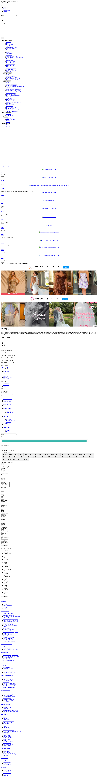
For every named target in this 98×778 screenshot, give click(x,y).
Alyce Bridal (6, 646)
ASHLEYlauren (7, 770)
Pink (6, 572)
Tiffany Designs (7, 745)
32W (78, 457)
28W (65, 457)
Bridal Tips (5, 763)
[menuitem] (50, 7)
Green (6, 555)
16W (24, 457)
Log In (5, 12)
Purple (6, 566)
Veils (4, 608)
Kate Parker (6, 732)
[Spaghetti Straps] (4, 542)
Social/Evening (6, 751)
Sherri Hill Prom (7, 743)
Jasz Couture (6, 727)
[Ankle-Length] (4, 514)
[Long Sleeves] (5, 536)
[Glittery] (2, 495)
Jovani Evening (6, 752)
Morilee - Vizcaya (7, 634)
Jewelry (5, 607)
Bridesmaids (6, 665)
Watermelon (7, 576)
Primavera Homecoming (8, 687)
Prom (4, 717)
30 (5, 457)
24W (51, 457)
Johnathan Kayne (7, 773)
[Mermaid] (4, 529)
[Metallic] (2, 496)
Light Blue (7, 560)
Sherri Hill (5, 775)
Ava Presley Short (7, 680)
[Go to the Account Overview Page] (1, 5)
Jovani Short (6, 682)
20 (69, 454)
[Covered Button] (4, 488)
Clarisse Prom (6, 723)
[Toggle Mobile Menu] (1, 395)
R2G (4, 740)
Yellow (6, 550)
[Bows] (4, 504)
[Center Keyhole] (5, 484)
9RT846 (3, 243)
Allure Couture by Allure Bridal (10, 619)
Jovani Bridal (6, 628)
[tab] (50, 408)
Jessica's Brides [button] (7, 408)
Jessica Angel (6, 728)
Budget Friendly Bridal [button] (6, 644)
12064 (2, 195)
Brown (6, 588)
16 (58, 454)
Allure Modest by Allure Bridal (10, 620)
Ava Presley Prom (7, 722)
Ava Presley (6, 771)
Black (6, 589)
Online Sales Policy (7, 377)
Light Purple (8, 569)
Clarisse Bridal (6, 648)
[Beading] (4, 502)
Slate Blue (7, 562)
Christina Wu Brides (8, 623)
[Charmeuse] (3, 508)
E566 (2, 188)
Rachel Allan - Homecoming (9, 684)
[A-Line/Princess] (4, 527)
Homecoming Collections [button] (7, 675)
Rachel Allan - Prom (8, 741)
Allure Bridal (6, 617)
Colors (4, 726)
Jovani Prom (6, 724)
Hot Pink (7, 573)
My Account (6, 8)
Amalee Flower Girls (8, 668)
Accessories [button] (3, 601)
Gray (6, 591)
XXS (85, 457)
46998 (2, 235)
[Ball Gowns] (4, 476)
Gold (6, 586)
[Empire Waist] (4, 528)
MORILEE (6, 633)
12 (47, 454)
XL (20, 459)
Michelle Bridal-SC (7, 659)
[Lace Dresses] (4, 479)
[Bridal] (6, 469)
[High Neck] (4, 523)
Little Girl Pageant (7, 401)
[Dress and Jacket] (4, 478)
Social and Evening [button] (5, 748)
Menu (2, 37)
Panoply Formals (7, 736)
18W (30, 457)
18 (64, 454)
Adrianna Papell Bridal (8, 615)
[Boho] (4, 477)
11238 (2, 180)
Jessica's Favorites (7, 760)
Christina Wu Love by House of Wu (11, 656)
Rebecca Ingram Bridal (8, 637)
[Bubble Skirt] (5, 482)
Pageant (5, 692)
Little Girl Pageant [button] (5, 704)
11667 (2, 211)
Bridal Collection (7, 404)
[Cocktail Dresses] (6, 473)
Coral (6, 582)
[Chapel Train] (4, 517)
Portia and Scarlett (7, 737)
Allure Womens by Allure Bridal (10, 655)
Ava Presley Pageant (8, 695)
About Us (5, 376)
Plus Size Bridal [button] (4, 652)
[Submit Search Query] (16, 434)
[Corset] (5, 486)
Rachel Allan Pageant (8, 700)
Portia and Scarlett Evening (9, 754)
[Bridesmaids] (6, 470)
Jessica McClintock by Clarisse (10, 649)
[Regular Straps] (4, 541)
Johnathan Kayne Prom (8, 730)
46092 (2, 250)
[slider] (88, 441)
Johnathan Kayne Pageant (9, 696)
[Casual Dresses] (6, 472)
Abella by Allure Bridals (8, 613)
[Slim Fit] (4, 531)
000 (6, 454)
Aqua (6, 558)
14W (17, 457)
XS (92, 457)
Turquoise (7, 559)
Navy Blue (7, 565)
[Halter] (4, 522)
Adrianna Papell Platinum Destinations (12, 616)
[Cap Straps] (4, 540)
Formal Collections (7, 399)
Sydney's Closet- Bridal (8, 660)
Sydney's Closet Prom (8, 744)
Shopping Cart (6, 10)
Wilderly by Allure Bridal (9, 641)
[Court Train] (4, 518)
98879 (2, 203)
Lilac (6, 568)
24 (81, 454)
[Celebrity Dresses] (5, 483)
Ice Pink (7, 570)
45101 (2, 258)
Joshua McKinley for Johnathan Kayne (12, 731)
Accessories (6, 604)
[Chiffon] (3, 509)
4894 (2, 172)
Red (6, 579)
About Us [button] (5, 416)
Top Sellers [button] (3, 767)
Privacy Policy (6, 378)
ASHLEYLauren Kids (8, 708)
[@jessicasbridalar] (31, 299)
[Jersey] (3, 511)
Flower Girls (6, 667)
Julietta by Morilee (7, 657)
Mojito (6, 552)
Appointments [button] (6, 427)
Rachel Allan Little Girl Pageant (10, 711)
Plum (6, 578)
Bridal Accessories (7, 605)
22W (44, 457)
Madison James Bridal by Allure (10, 632)
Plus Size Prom (6, 718)
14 (53, 454)
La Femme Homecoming (9, 683)
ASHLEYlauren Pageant (9, 694)
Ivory (6, 583)
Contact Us (6, 371)
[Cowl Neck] (4, 520)
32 (11, 457)
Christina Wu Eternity (8, 624)
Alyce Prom (6, 719)
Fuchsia (6, 575)
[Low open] (4, 492)
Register (5, 11)
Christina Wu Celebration (9, 669)
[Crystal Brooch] (4, 505)
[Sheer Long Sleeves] (5, 537)
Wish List (5, 7)
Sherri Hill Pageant (7, 701)
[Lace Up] (4, 491)
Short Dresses (6, 678)
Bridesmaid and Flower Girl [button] (7, 663)
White (6, 594)
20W (37, 457)
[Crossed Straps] (4, 490)
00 (11, 454)
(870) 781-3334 (4, 367)
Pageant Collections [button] (5, 690)
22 (75, 454)
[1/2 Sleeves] (5, 533)
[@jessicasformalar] (30, 267)
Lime (6, 556)
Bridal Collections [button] (5, 611)
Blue (6, 563)
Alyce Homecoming (8, 679)
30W (71, 457)
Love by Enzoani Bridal (8, 629)
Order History (6, 385)
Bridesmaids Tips (7, 764)
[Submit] (16, 15)
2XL (26, 459)
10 (41, 454)
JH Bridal (5, 626)
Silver (6, 592)
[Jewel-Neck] (4, 524)
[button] (7, 40)
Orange (6, 581)
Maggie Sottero (6, 636)
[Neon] (2, 497)
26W (58, 457)
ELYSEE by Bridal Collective (10, 625)
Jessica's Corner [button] (4, 758)
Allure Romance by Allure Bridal (11, 621)
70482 (2, 228)
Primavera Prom (7, 739)
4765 (2, 220)
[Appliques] (4, 501)
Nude (6, 585)
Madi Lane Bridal (7, 630)
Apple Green (8, 553)
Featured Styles (6, 166)
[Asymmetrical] (4, 515)
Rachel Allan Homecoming (9, 685)
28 (92, 454)
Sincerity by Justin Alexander (10, 639)
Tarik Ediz (5, 755)
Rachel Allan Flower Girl (9, 672)
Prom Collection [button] (4, 714)
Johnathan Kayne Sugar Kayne (10, 710)
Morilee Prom (6, 734)
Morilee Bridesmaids (8, 671)
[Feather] (3, 510)
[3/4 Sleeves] (5, 535)
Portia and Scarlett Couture (9, 699)
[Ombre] (2, 498)
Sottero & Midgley (7, 638)
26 (86, 454)
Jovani (4, 774)
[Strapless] (4, 543)
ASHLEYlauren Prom (8, 721)
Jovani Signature (7, 698)
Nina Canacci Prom (7, 735)
